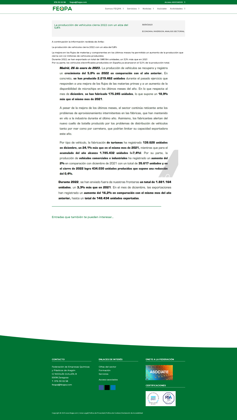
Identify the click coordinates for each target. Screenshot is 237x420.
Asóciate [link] (162, 9)
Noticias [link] (147, 9)
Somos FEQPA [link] (113, 9)
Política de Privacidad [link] (97, 413)
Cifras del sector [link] (107, 367)
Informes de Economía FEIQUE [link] (71, 293)
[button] (101, 387)
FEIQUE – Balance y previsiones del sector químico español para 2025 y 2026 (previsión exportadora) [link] (109, 227)
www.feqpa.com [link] (71, 413)
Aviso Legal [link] (83, 413)
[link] (62, 8)
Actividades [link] (176, 9)
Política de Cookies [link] (113, 413)
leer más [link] (58, 243)
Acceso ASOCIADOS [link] (174, 2)
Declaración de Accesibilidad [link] (132, 413)
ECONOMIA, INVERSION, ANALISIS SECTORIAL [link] (163, 31)
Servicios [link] (132, 9)
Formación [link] (104, 370)
